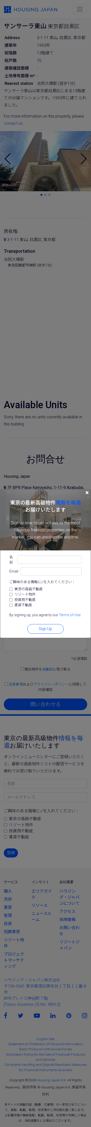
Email (13, 571)
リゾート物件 (25, 594)
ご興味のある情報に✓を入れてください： (42, 582)
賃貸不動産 (23, 605)
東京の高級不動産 (28, 589)
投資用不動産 (25, 600)
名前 (11, 559)
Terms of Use (69, 615)
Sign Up (45, 628)
